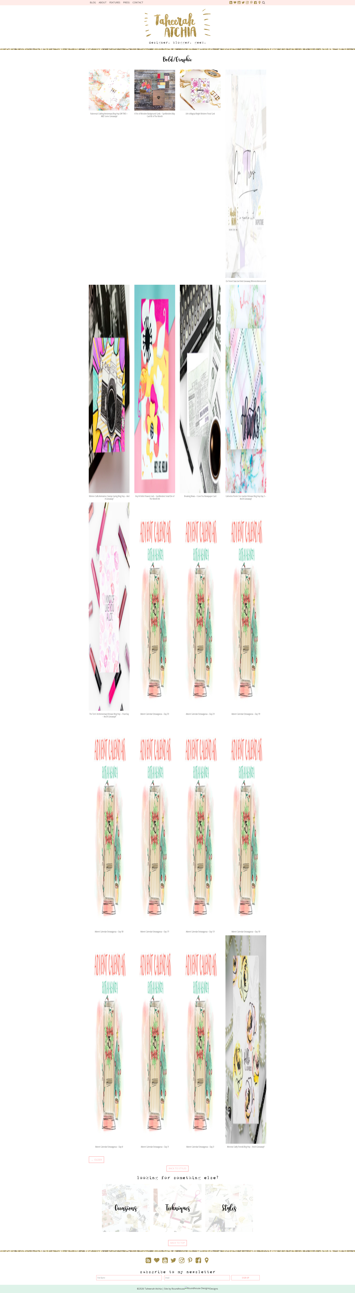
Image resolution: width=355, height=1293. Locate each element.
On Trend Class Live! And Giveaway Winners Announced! (246, 281)
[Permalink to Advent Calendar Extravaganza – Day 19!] (245, 606)
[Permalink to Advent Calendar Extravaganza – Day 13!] (200, 824)
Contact (138, 2)
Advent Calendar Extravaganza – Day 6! (109, 1146)
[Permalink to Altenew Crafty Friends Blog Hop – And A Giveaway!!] (245, 1039)
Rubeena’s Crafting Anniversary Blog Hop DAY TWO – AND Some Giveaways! (109, 115)
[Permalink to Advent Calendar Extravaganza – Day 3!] (154, 1039)
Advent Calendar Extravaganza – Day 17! (154, 931)
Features (114, 2)
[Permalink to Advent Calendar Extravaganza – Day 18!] (109, 824)
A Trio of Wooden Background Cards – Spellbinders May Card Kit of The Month (155, 115)
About (102, 2)
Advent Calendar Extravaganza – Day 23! (200, 713)
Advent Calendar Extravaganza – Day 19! (246, 713)
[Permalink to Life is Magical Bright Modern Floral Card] (200, 89)
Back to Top (177, 1242)
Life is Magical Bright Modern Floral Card (200, 113)
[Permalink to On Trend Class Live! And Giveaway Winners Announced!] (245, 173)
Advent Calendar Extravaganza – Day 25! (154, 713)
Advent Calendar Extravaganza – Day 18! (109, 931)
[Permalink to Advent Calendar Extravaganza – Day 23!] (200, 606)
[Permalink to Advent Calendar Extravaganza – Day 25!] (154, 606)
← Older (96, 1159)
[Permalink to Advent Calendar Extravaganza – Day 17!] (154, 824)
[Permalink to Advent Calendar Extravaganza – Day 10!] (245, 824)
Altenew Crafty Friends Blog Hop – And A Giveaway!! (245, 1146)
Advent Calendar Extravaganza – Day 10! (246, 931)
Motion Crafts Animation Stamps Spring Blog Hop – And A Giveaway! (109, 497)
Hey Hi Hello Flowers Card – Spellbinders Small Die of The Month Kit (154, 497)
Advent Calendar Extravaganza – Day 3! (155, 1146)
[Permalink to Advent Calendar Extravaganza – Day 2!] (200, 1039)
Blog (93, 2)
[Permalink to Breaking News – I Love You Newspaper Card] (200, 388)
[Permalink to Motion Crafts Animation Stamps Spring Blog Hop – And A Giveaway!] (109, 388)
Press (126, 2)
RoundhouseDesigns (195, 1288)
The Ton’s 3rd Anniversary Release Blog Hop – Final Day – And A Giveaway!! (109, 715)
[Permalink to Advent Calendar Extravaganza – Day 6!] (109, 1039)
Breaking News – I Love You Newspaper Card (200, 496)
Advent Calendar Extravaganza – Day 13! (200, 931)
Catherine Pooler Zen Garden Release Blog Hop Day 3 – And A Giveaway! (246, 497)
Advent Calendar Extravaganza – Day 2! (200, 1146)
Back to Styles (177, 1168)
